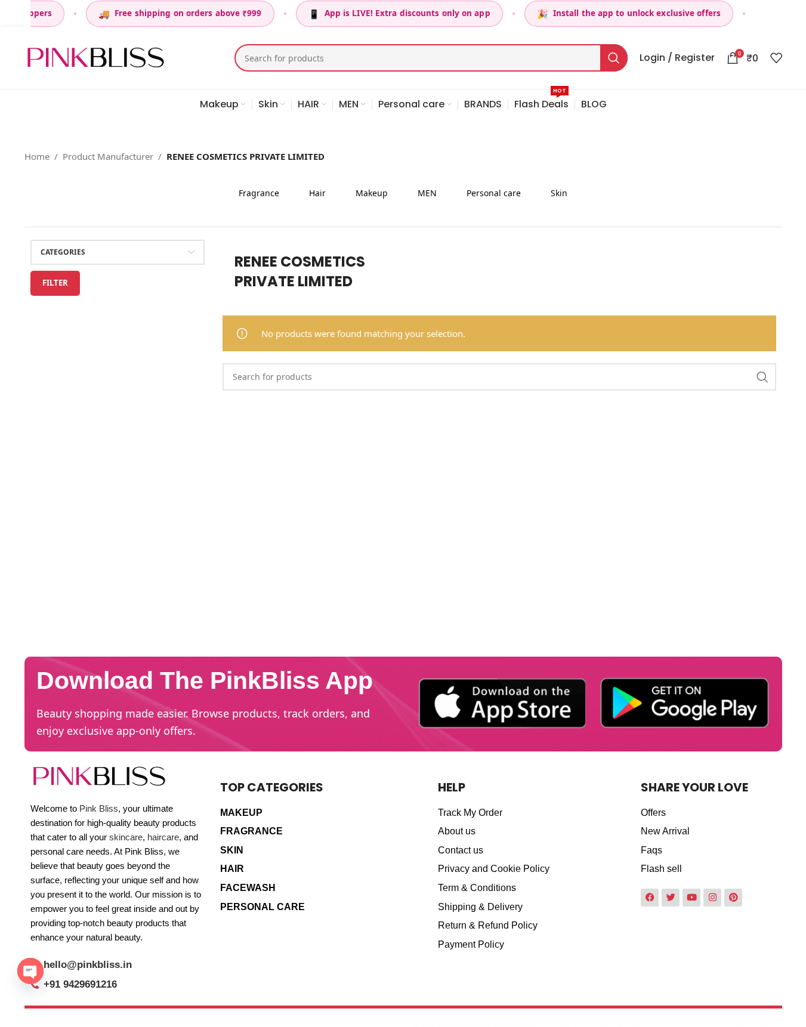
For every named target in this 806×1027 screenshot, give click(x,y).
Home (37, 156)
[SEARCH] (614, 58)
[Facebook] (650, 898)
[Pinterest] (733, 898)
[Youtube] (691, 898)
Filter (55, 282)
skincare (126, 837)
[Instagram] (712, 898)
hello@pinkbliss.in (88, 964)
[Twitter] (671, 898)
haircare (163, 837)
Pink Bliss (98, 808)
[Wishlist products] (776, 58)
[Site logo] (95, 57)
